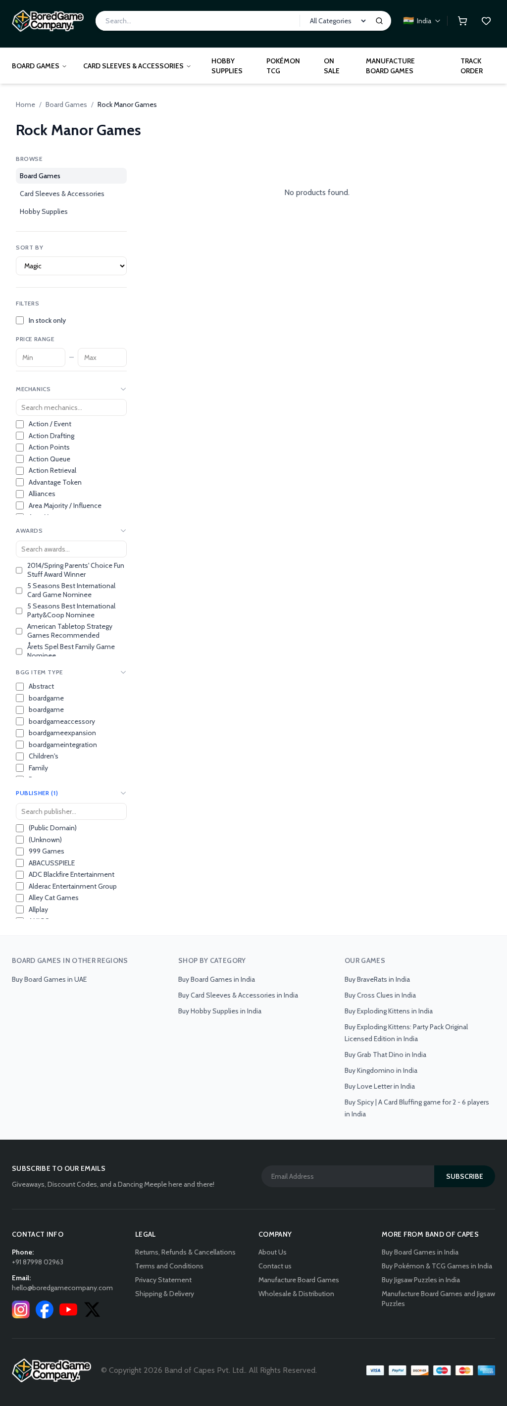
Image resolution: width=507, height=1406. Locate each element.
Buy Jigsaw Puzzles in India (421, 1279)
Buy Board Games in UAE (49, 979)
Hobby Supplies (227, 65)
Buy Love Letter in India (380, 1086)
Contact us (275, 1265)
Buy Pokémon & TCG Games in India (437, 1265)
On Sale (332, 65)
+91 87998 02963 (37, 1261)
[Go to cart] (462, 21)
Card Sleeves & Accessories (133, 65)
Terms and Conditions (169, 1265)
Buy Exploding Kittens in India (389, 1010)
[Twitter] (92, 1309)
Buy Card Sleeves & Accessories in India (238, 995)
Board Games (35, 65)
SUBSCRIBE (464, 1176)
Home (25, 104)
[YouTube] (68, 1309)
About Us (272, 1252)
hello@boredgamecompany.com (62, 1287)
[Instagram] (21, 1309)
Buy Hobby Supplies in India (219, 1010)
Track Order (471, 65)
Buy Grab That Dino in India (385, 1054)
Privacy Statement (163, 1279)
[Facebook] (44, 1309)
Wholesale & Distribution (296, 1293)
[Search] (379, 21)
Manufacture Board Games (390, 65)
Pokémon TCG (283, 65)
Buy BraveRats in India (377, 979)
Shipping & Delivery (164, 1293)
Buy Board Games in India (216, 979)
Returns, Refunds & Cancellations (185, 1252)
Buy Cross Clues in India (380, 995)
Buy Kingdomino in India (381, 1070)
